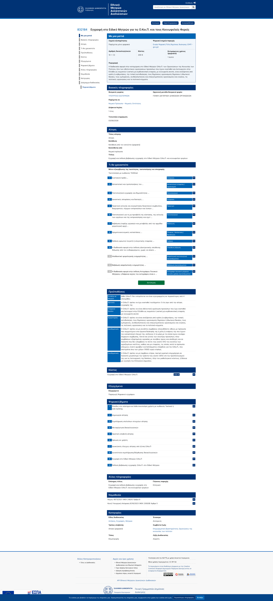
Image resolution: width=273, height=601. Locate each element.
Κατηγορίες (85, 78)
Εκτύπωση (155, 23)
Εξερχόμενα (86, 61)
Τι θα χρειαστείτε (88, 48)
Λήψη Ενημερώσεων (170, 23)
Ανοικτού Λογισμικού (181, 558)
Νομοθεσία (85, 74)
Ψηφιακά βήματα (87, 65)
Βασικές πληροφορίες (90, 40)
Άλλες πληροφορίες (89, 70)
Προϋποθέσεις (87, 53)
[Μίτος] (92, 9)
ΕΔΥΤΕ (164, 558)
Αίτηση (83, 44)
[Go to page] (193, 7)
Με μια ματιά (86, 35)
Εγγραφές (120, 521)
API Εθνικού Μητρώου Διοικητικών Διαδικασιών (136, 580)
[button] (184, 597)
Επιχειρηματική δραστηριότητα (165, 529)
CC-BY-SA (172, 562)
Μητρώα (129, 521)
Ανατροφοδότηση (187, 23)
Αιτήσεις (112, 521)
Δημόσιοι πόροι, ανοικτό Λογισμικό (128, 573)
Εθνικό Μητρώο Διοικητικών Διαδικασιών (119, 9)
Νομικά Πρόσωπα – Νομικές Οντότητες (125, 103)
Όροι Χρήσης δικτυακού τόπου (127, 568)
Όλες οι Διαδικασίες (88, 562)
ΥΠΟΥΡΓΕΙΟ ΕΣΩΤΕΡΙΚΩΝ (119, 96)
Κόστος (84, 57)
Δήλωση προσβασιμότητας (125, 571)
